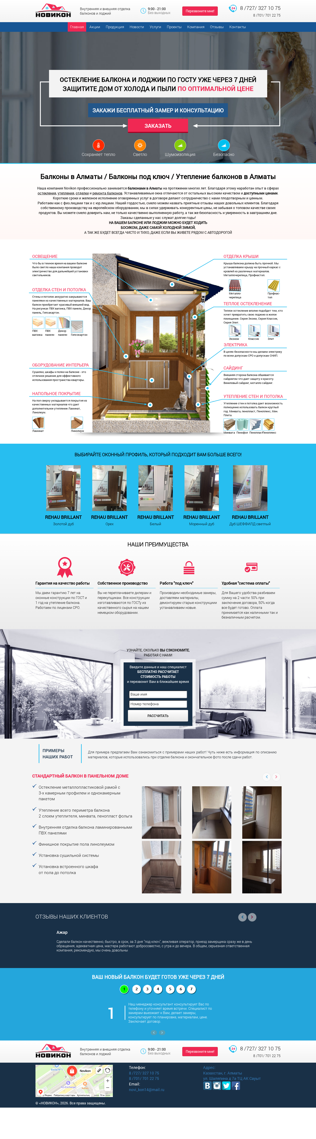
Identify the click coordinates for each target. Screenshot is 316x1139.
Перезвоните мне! (200, 11)
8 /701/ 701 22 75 (267, 15)
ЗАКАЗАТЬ (158, 125)
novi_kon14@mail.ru (146, 1089)
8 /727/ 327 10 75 (260, 8)
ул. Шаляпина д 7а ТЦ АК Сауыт (232, 1078)
